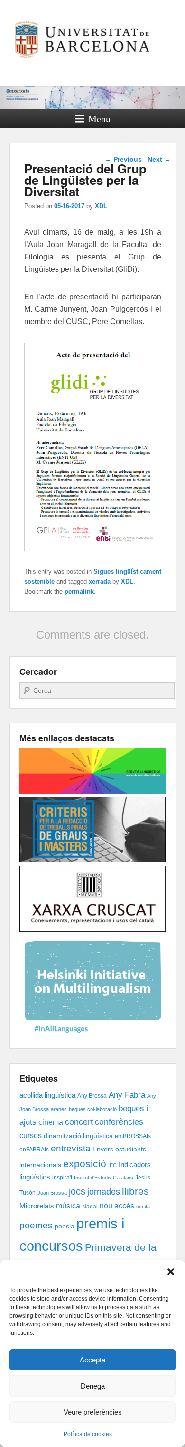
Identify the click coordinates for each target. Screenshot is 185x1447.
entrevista (71, 1148)
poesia (64, 1226)
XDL (101, 206)
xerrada (100, 581)
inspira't (62, 1177)
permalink (79, 591)
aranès (59, 1109)
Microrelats (36, 1206)
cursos (30, 1135)
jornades (103, 1192)
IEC (112, 1165)
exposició (84, 1163)
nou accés (117, 1205)
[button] (171, 1271)
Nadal (90, 1206)
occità (143, 1206)
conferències (119, 1122)
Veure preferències (93, 1412)
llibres (135, 1191)
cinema (50, 1122)
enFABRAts (34, 1149)
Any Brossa (92, 1095)
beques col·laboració (93, 1109)
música (68, 1205)
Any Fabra (127, 1095)
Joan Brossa (52, 1193)
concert (79, 1122)
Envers (102, 1149)
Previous (123, 159)
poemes (36, 1225)
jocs (77, 1191)
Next (159, 159)
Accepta (92, 1360)
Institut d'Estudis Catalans (103, 1177)
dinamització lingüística (78, 1136)
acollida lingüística (47, 1095)
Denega (93, 1386)
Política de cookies (88, 1434)
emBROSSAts (133, 1136)
